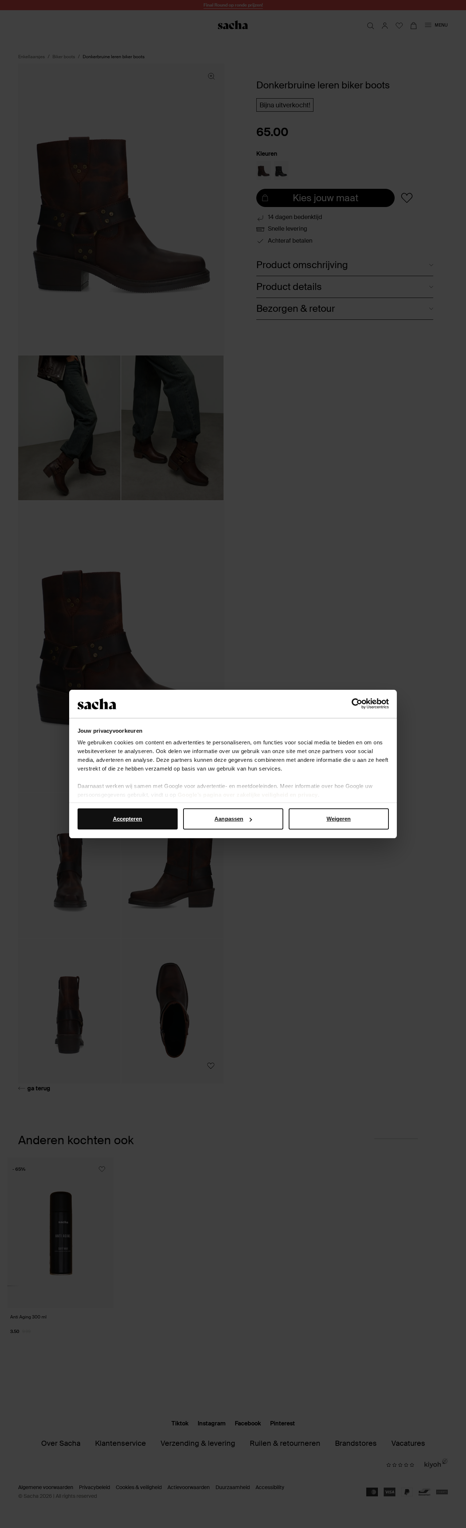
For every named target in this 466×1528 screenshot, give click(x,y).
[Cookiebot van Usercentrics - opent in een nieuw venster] (357, 704)
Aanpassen (228, 819)
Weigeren (339, 819)
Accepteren (127, 819)
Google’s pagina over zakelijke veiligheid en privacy (248, 795)
